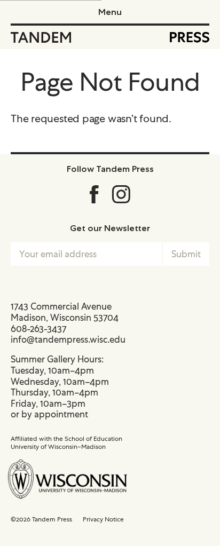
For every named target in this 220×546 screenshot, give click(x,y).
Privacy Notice (103, 519)
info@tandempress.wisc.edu (68, 339)
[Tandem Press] (41, 37)
